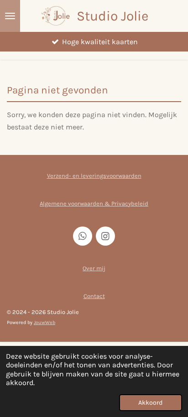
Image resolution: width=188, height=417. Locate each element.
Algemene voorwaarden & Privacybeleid (94, 203)
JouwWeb (44, 322)
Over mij (94, 268)
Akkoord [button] (150, 403)
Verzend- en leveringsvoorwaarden (94, 175)
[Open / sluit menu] (10, 16)
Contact (94, 296)
